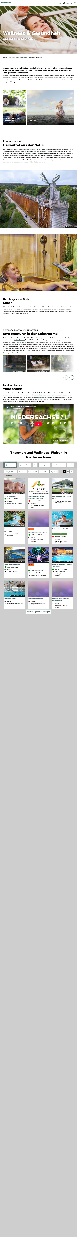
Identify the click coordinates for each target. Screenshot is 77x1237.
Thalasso (29, 153)
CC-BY (71, 493)
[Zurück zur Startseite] (6, 3)
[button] (25, 465)
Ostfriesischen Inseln (44, 397)
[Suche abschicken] (35, 465)
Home (12, 57)
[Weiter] (71, 377)
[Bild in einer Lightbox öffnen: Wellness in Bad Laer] (38, 363)
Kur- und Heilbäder (40, 151)
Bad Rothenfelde (19, 340)
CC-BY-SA (48, 371)
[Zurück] (65, 377)
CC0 (76, 226)
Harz (19, 399)
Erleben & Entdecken (21, 57)
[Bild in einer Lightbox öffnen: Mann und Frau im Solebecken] (14, 363)
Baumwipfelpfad (52, 395)
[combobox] (35, 465)
